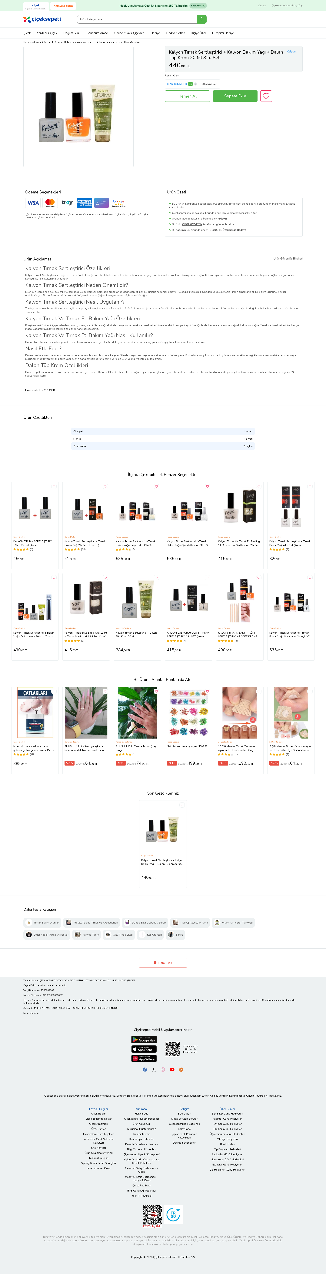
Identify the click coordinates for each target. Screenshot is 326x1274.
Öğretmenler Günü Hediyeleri (227, 1134)
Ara (202, 19)
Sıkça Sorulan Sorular (184, 1119)
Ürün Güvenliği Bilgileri (288, 258)
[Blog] (181, 1069)
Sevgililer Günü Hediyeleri (227, 1113)
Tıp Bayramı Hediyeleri (227, 1149)
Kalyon (291, 51)
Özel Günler (98, 1129)
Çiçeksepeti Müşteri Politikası (141, 1119)
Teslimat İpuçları (98, 1158)
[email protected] (56, 985)
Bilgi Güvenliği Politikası (141, 1190)
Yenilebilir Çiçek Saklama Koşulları (99, 1141)
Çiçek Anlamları (98, 1124)
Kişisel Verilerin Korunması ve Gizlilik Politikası (141, 1161)
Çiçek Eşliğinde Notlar (98, 1119)
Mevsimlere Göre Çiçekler (98, 1134)
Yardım (262, 5)
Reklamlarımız (141, 1134)
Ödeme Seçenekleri (184, 1143)
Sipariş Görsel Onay (99, 1168)
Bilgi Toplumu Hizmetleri (141, 1149)
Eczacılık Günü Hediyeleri (227, 1164)
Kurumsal (141, 1109)
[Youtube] (172, 1069)
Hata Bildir (165, 963)
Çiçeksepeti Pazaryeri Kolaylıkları (184, 1135)
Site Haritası (98, 1148)
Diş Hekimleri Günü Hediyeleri (227, 1170)
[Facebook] (145, 1069)
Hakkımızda (141, 1113)
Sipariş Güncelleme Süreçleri (98, 1163)
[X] (154, 1069)
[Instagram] (163, 1069)
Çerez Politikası (141, 1185)
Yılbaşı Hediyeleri (227, 1139)
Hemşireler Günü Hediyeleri (227, 1159)
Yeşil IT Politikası (141, 1196)
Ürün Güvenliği (141, 1124)
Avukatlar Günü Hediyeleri (227, 1154)
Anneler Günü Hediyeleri (227, 1124)
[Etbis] (152, 1216)
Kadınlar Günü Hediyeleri (227, 1119)
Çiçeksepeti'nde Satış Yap (287, 5)
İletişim (184, 1109)
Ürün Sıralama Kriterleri (99, 1153)
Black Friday (227, 1144)
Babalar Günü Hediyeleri (227, 1129)
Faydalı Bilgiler (98, 1109)
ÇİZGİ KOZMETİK (177, 84)
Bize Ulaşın (184, 1113)
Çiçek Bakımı (98, 1113)
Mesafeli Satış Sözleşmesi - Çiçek (141, 1170)
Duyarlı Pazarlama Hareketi (141, 1144)
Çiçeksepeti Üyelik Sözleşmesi (142, 1154)
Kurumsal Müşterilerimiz (141, 1129)
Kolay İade (184, 1129)
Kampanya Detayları (141, 1139)
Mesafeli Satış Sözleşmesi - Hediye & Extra (141, 1178)
